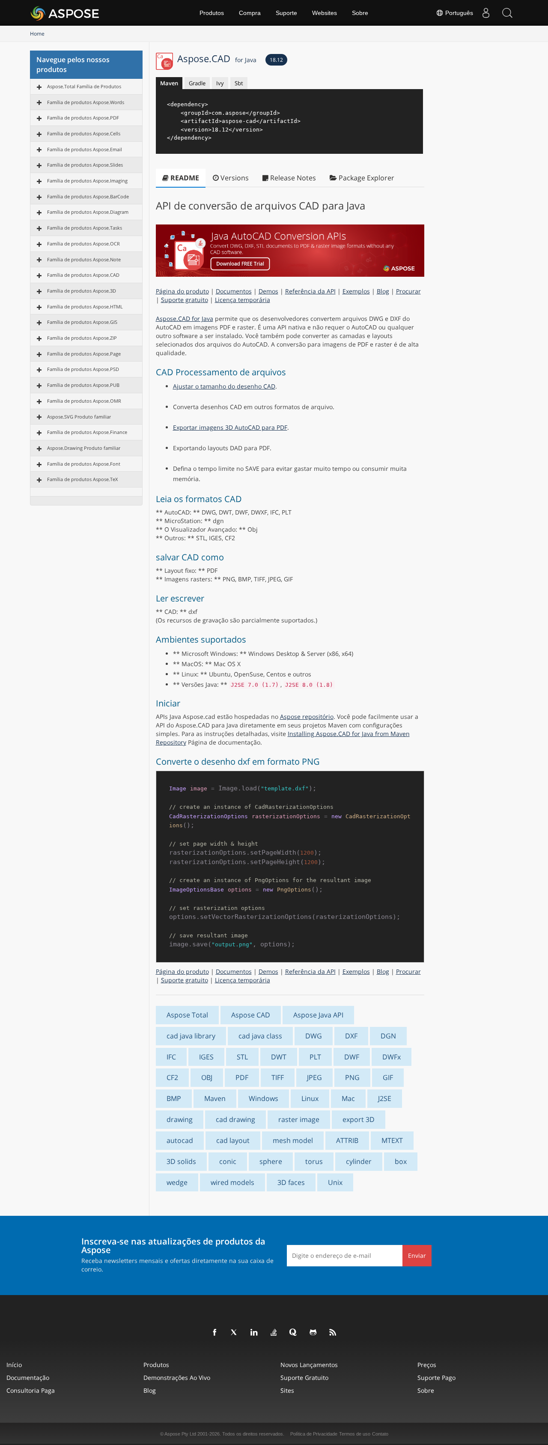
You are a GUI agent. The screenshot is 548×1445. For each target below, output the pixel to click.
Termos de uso (354, 1433)
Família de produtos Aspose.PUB (83, 385)
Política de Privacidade (313, 1433)
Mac (348, 1098)
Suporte (286, 12)
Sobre (360, 12)
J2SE (384, 1098)
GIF (388, 1077)
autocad (180, 1140)
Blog (383, 291)
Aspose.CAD (216, 58)
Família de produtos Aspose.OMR (84, 401)
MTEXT (392, 1140)
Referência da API (310, 291)
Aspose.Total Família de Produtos (84, 86)
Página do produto (182, 291)
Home (37, 33)
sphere (270, 1161)
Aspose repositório (307, 716)
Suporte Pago (436, 1377)
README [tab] (184, 177)
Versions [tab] (234, 177)
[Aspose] (65, 13)
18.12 (276, 59)
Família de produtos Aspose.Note (84, 259)
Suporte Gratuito (304, 1377)
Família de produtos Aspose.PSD (83, 369)
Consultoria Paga (30, 1390)
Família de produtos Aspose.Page (84, 353)
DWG (313, 1036)
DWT (278, 1057)
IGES (206, 1057)
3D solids (181, 1161)
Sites (287, 1390)
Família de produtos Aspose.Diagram (87, 212)
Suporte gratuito (184, 300)
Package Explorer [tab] (365, 177)
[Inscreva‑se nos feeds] (333, 1332)
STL (242, 1057)
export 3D (358, 1119)
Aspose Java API (318, 1015)
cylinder (359, 1161)
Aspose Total (187, 1015)
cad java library (191, 1036)
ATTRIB (347, 1140)
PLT (315, 1057)
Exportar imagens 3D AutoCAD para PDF (230, 427)
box (401, 1161)
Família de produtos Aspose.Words (85, 102)
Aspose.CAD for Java (184, 318)
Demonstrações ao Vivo (176, 1377)
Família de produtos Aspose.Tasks (84, 227)
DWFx (391, 1057)
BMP (174, 1098)
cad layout (233, 1140)
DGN (388, 1036)
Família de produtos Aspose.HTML (85, 306)
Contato (380, 1433)
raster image (298, 1119)
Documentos (234, 291)
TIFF (277, 1077)
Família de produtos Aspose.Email (84, 149)
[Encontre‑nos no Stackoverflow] (274, 1332)
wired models (232, 1182)
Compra (250, 12)
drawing (180, 1119)
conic (227, 1161)
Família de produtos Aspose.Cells (83, 133)
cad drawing (235, 1119)
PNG (352, 1077)
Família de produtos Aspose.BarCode (88, 196)
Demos (268, 291)
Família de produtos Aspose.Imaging (87, 180)
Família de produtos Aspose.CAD (83, 275)
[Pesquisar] (507, 13)
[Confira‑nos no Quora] (293, 1332)
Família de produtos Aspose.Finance (87, 432)
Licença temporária (242, 300)
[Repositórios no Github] (313, 1332)
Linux (310, 1098)
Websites (324, 12)
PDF (241, 1077)
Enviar (417, 1255)
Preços (426, 1365)
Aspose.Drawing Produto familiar (83, 448)
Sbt (239, 83)
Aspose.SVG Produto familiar (79, 416)
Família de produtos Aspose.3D (81, 290)
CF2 (172, 1077)
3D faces (291, 1182)
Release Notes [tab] (292, 177)
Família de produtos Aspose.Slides (85, 165)
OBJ (206, 1077)
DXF (351, 1036)
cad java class (260, 1036)
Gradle (197, 83)
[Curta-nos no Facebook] (214, 1332)
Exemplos (356, 291)
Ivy (220, 83)
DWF (351, 1057)
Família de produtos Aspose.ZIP (82, 338)
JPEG (314, 1077)
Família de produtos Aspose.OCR (83, 243)
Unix (335, 1182)
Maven (169, 83)
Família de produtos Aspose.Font (83, 464)
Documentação (27, 1377)
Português (458, 12)
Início (14, 1365)
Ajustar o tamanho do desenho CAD (224, 386)
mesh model (293, 1140)
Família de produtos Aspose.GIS (82, 322)
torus (314, 1161)
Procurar (408, 291)
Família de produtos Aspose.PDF (83, 117)
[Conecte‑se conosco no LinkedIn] (254, 1332)
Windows (263, 1098)
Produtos (212, 12)
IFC (171, 1057)
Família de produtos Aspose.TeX (82, 479)
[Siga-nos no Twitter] (234, 1332)
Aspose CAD (250, 1015)
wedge (177, 1182)
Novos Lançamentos (309, 1365)
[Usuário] (486, 13)
